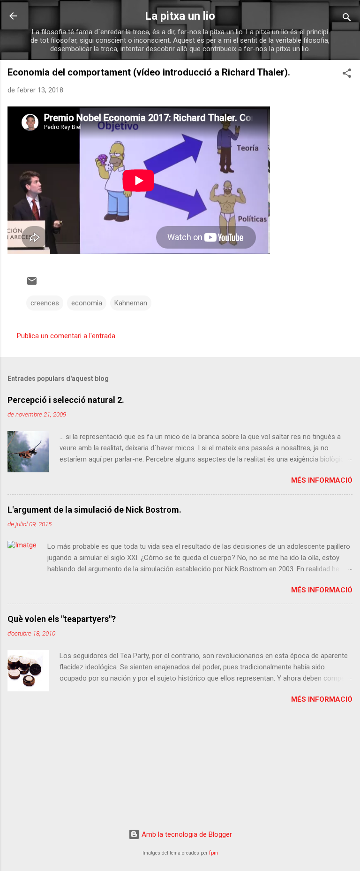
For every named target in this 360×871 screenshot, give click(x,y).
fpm (213, 853)
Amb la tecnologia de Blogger (186, 834)
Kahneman (130, 303)
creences (44, 303)
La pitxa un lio (180, 16)
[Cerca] (346, 19)
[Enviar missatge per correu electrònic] (32, 284)
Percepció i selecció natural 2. (66, 400)
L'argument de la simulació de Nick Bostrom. (94, 510)
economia (86, 303)
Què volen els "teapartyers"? (62, 619)
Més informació (321, 480)
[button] (346, 75)
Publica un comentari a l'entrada (66, 336)
